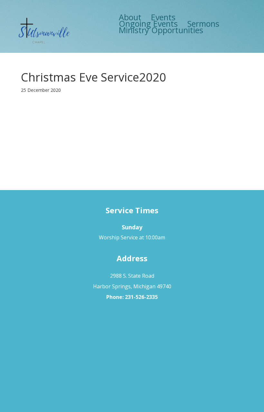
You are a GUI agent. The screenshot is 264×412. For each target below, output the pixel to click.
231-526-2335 (141, 297)
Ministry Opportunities (161, 30)
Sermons (203, 23)
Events (163, 17)
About (130, 17)
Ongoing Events (148, 23)
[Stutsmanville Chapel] (43, 31)
